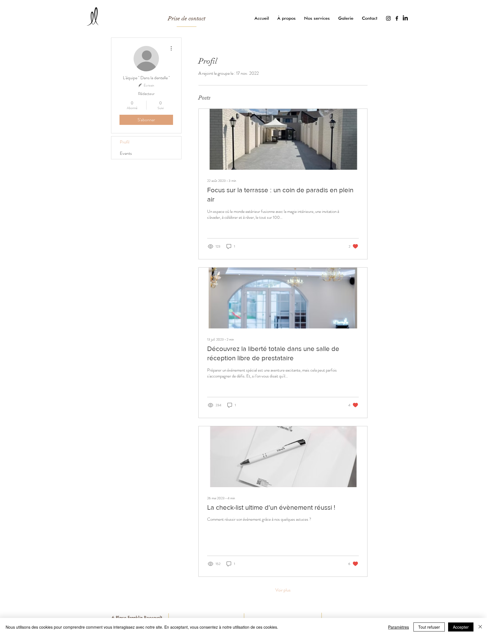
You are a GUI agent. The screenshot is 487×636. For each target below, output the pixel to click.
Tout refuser (429, 627)
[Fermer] (480, 626)
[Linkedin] (405, 18)
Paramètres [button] (398, 627)
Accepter (461, 627)
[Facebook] (397, 18)
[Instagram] (388, 18)
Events (126, 153)
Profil (124, 142)
